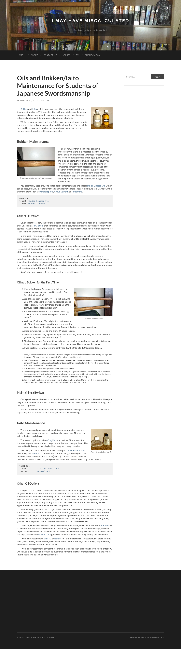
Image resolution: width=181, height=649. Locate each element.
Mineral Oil (37, 453)
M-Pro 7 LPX (44, 534)
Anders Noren (149, 637)
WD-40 (47, 538)
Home (20, 55)
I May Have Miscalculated (90, 20)
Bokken (24, 109)
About (34, 55)
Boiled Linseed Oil (96, 185)
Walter (45, 100)
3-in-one (105, 525)
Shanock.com (93, 55)
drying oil (38, 225)
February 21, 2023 (27, 100)
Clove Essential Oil (76, 450)
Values (66, 55)
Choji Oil (51, 440)
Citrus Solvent (61, 191)
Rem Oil (58, 538)
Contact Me (50, 55)
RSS (77, 55)
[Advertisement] (144, 134)
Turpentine (76, 191)
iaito (34, 109)
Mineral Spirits (46, 191)
